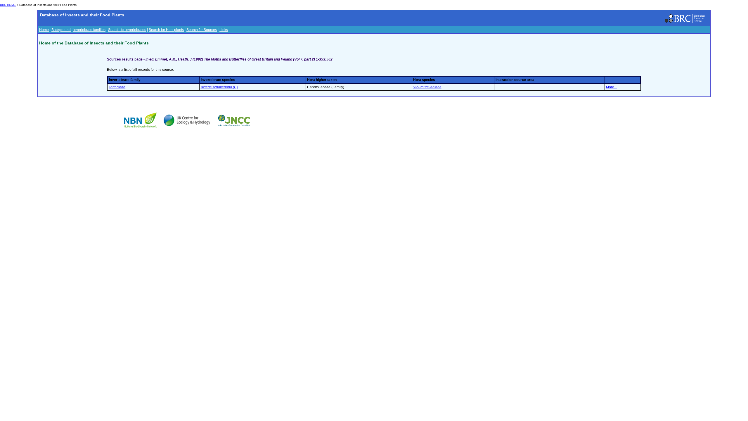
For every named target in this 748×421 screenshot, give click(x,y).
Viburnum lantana (427, 87)
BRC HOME (8, 4)
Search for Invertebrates (127, 30)
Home (44, 30)
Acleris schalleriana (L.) (219, 87)
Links (223, 30)
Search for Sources (201, 30)
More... (611, 87)
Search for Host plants (166, 30)
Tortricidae (117, 87)
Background (61, 30)
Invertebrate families (89, 30)
